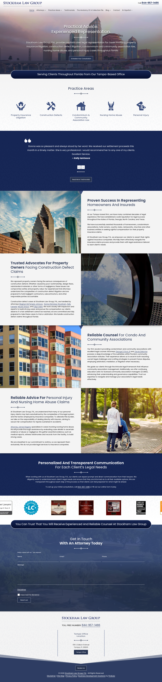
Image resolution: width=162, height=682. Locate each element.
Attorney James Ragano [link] (21, 427)
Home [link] (31, 10)
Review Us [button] (81, 668)
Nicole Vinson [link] (23, 306)
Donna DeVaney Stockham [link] (55, 304)
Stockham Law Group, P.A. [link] (75, 673)
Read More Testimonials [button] (81, 179)
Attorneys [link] (40, 10)
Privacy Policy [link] (71, 676)
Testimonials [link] (69, 10)
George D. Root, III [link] (123, 351)
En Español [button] (126, 10)
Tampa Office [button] (81, 652)
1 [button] (77, 171)
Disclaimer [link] (51, 676)
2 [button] (78, 171)
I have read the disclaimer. (30, 595)
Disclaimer (21, 589)
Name (19, 556)
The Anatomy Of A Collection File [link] (90, 10)
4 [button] (80, 171)
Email (62, 556)
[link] (22, 3)
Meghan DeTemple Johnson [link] (31, 304)
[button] (79, 167)
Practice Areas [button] (54, 10)
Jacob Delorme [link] (141, 351)
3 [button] (79, 171)
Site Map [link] (60, 676)
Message (20, 565)
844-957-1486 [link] (150, 2)
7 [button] (84, 171)
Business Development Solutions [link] (91, 676)
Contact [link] (116, 10)
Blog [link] (107, 10)
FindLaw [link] (111, 676)
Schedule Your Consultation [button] (81, 59)
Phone (104, 556)
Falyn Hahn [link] (38, 306)
